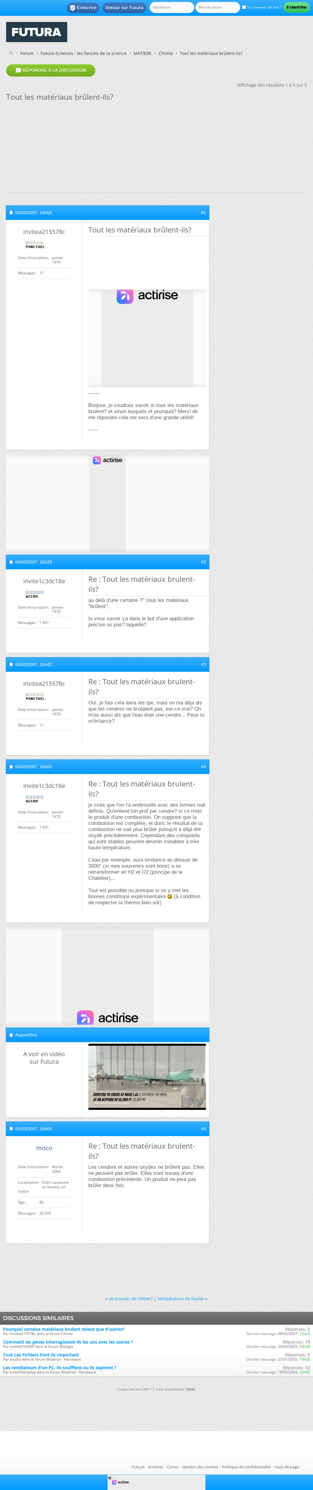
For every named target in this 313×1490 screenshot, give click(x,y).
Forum (27, 53)
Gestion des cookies (200, 1467)
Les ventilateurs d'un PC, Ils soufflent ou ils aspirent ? (59, 1367)
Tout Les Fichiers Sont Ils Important (41, 1355)
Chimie (166, 53)
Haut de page (286, 1467)
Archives (155, 1467)
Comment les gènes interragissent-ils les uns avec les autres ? (68, 1342)
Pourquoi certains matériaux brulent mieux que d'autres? (64, 1329)
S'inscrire (83, 8)
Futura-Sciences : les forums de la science (84, 53)
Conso (173, 1467)
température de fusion (181, 1298)
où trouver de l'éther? (131, 1298)
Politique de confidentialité (246, 1467)
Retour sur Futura (124, 7)
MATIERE (143, 53)
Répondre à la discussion (50, 70)
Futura (138, 1467)
